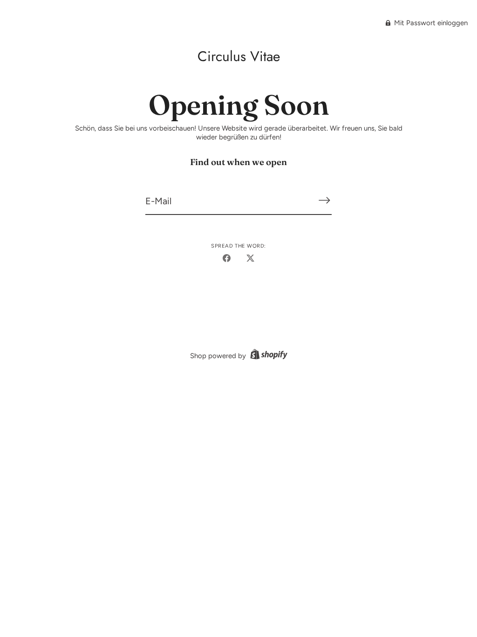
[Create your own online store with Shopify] (267, 356)
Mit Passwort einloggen (430, 23)
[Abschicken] (324, 200)
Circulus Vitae (239, 56)
